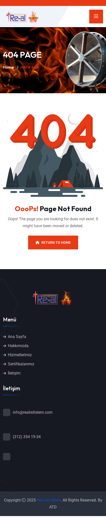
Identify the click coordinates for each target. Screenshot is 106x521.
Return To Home (56, 242)
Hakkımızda (18, 345)
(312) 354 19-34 (27, 436)
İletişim (14, 373)
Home (8, 67)
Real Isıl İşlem (49, 500)
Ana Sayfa (17, 336)
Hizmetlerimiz (20, 355)
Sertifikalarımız (21, 364)
